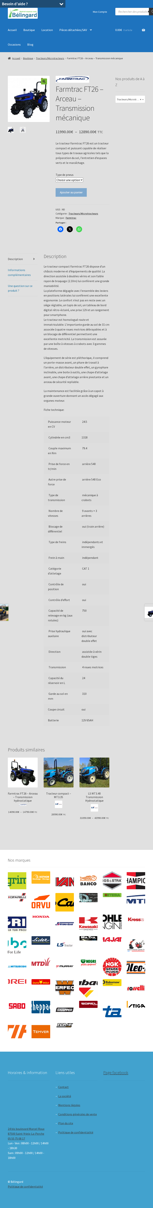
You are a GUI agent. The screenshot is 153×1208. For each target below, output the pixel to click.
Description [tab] (15, 259)
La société (64, 1096)
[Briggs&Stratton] (112, 880)
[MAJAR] (112, 939)
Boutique (29, 30)
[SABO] (17, 1006)
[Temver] (41, 1031)
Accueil (12, 30)
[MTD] (41, 962)
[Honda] (41, 917)
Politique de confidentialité (75, 1132)
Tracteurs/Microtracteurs (50, 58)
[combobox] (130, 99)
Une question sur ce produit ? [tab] (20, 288)
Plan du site (65, 1123)
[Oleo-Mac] (136, 966)
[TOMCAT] (64, 1025)
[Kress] (136, 919)
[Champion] (136, 880)
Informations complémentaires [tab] (19, 272)
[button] (44, 81)
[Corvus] (41, 902)
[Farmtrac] (136, 902)
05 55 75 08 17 (16, 1138)
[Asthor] (41, 877)
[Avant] (64, 880)
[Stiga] (136, 1004)
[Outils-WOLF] (41, 981)
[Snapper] (64, 1010)
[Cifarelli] (17, 897)
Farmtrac (71, 218)
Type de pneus (65, 175)
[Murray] (64, 967)
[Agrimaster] (17, 880)
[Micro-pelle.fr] (136, 945)
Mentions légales (69, 1105)
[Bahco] (88, 880)
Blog (30, 44)
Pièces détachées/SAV (73, 30)
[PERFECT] (64, 987)
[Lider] (41, 940)
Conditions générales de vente (77, 1114)
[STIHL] (17, 1031)
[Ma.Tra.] (88, 938)
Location (47, 30)
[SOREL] (88, 1004)
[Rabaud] (88, 988)
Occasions (14, 44)
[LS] (64, 945)
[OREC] (17, 981)
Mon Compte (100, 11)
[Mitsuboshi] (17, 967)
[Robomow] (112, 982)
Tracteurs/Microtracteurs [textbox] (131, 99)
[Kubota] (17, 945)
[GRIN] (17, 924)
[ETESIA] (112, 895)
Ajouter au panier (71, 192)
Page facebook (115, 1072)
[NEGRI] (88, 962)
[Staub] (112, 1009)
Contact (63, 1087)
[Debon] (88, 897)
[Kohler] (112, 922)
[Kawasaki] (88, 924)
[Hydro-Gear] (64, 924)
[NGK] (112, 967)
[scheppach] (41, 1007)
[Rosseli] (136, 988)
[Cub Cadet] (64, 902)
